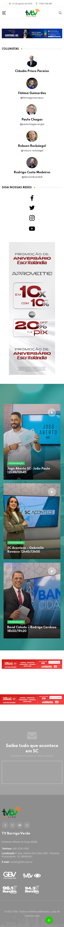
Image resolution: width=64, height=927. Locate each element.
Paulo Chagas (32, 119)
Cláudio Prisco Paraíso (32, 71)
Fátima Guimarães (32, 93)
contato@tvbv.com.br (21, 862)
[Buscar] (60, 12)
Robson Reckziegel (32, 146)
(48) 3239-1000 (21, 848)
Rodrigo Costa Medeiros (32, 172)
